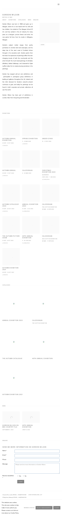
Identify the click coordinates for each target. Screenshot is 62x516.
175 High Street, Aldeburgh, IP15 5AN (9, 497)
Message (5, 464)
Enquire (36, 20)
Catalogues (22, 20)
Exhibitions (12, 20)
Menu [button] (58, 4)
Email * (4, 455)
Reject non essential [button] (44, 507)
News (29, 20)
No (25, 476)
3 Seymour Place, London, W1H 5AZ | (9, 494)
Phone (4, 459)
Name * (4, 450)
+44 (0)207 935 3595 (22, 494)
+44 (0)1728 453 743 (22, 497)
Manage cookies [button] (29, 507)
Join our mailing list (35, 494)
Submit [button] (20, 481)
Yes (20, 476)
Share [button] (42, 44)
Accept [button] (56, 507)
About (4, 20)
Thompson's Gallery (31, 4)
